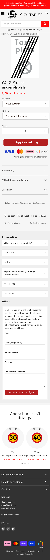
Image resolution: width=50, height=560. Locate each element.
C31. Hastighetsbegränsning (14, 454)
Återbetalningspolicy (25, 554)
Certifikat (7, 189)
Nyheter (9, 551)
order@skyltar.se (8, 505)
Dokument (20, 551)
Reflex (5, 111)
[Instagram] (8, 529)
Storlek (6, 98)
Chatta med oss (8, 502)
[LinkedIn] (13, 529)
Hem (3, 34)
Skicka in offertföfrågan (21, 392)
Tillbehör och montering (15, 180)
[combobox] (21, 24)
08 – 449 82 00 (8, 508)
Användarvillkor (34, 551)
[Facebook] (3, 529)
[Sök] (45, 24)
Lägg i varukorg (25, 142)
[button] (22, 463)
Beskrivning (8, 170)
